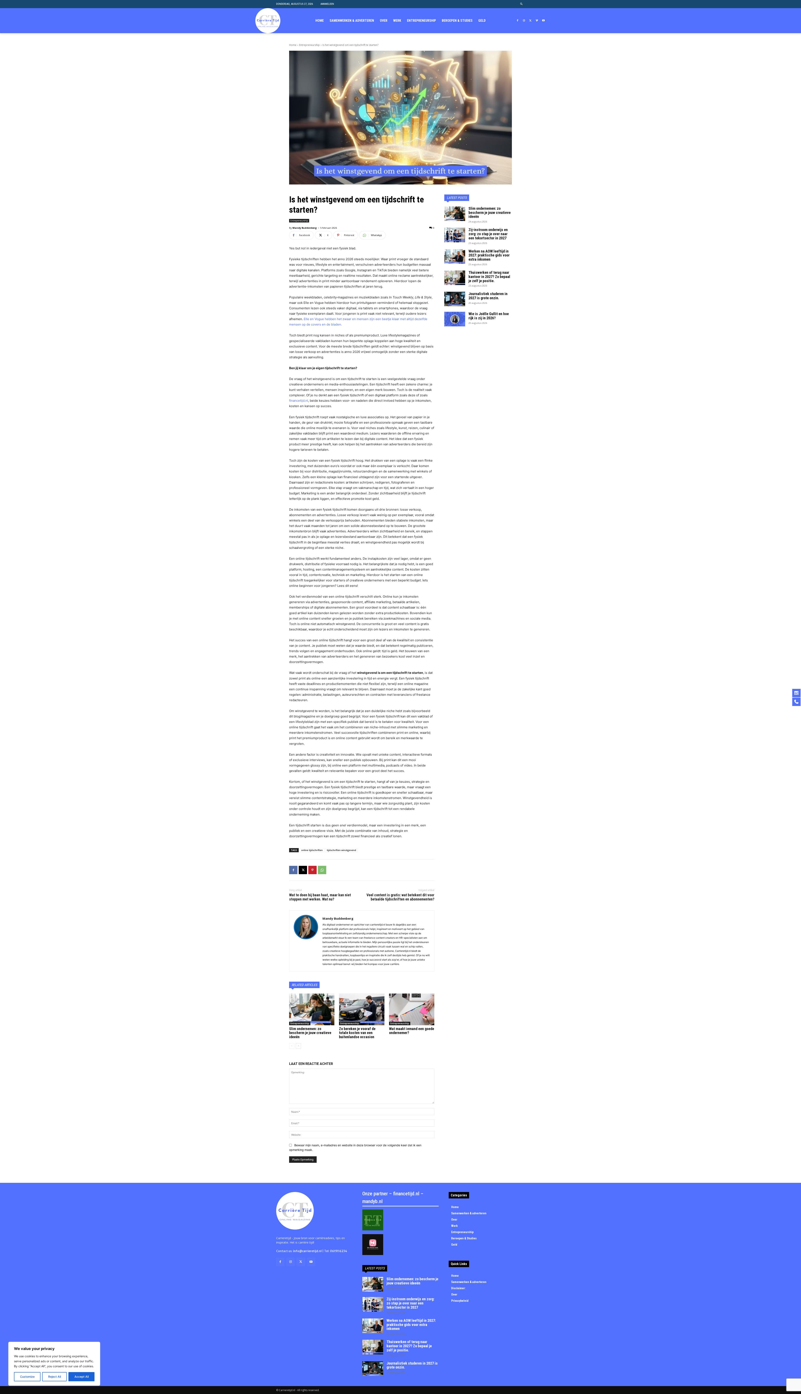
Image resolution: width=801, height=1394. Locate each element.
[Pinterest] (312, 870)
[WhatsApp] (322, 870)
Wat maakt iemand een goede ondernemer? (411, 1031)
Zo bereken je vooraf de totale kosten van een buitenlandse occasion (357, 1033)
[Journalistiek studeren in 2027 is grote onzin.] (454, 299)
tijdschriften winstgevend (341, 850)
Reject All (54, 1376)
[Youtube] (543, 20)
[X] (530, 20)
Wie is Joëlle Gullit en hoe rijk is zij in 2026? (489, 316)
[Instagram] (524, 20)
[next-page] (298, 1046)
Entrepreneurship (309, 45)
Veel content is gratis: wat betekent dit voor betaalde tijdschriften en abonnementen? (400, 897)
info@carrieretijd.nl (307, 1251)
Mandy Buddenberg (304, 227)
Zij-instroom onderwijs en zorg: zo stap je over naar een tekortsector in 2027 (488, 233)
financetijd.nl (298, 401)
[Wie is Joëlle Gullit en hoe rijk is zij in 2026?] (454, 319)
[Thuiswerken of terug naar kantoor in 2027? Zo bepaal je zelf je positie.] (454, 277)
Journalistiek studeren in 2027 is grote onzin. (488, 296)
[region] (54, 1364)
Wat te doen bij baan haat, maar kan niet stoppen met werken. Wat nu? (320, 897)
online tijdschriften (312, 850)
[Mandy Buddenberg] (306, 941)
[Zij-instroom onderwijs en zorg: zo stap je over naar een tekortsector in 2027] (454, 235)
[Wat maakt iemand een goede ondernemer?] (411, 1009)
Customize (27, 1376)
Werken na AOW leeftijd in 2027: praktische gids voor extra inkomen (489, 255)
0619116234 (338, 1251)
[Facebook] (517, 20)
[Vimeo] (536, 20)
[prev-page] (291, 1046)
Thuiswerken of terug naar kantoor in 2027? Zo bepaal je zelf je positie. (489, 276)
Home (292, 45)
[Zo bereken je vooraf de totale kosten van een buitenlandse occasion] (361, 1009)
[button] (521, 4)
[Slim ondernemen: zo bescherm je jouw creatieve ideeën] (311, 1009)
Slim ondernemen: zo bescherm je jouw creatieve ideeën (310, 1033)
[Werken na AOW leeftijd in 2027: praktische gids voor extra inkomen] (454, 256)
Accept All (81, 1376)
